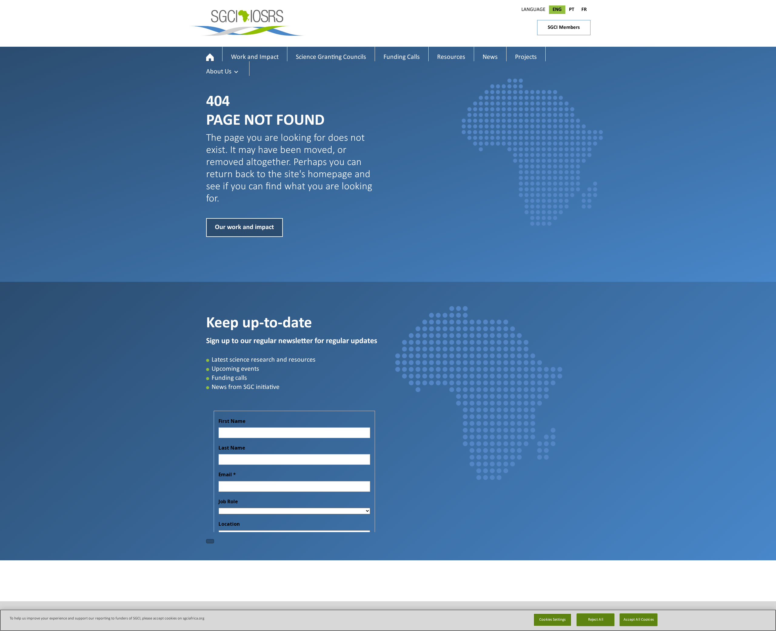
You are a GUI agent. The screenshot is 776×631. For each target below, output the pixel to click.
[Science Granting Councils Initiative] (210, 57)
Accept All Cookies (639, 620)
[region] (388, 620)
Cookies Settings (552, 620)
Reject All (595, 620)
